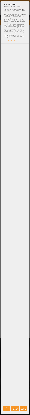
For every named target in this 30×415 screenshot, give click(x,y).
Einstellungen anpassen (15, 409)
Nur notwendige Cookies (6, 409)
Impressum (12, 40)
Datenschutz (6, 40)
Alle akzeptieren (23, 409)
